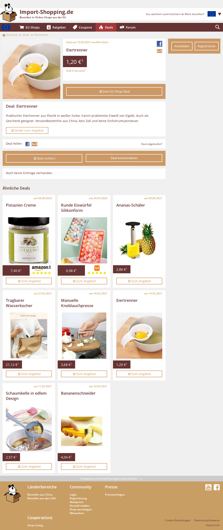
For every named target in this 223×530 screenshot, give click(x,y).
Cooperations (39, 517)
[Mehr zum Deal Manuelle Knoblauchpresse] (84, 335)
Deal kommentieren (124, 158)
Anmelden (181, 46)
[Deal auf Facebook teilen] (160, 44)
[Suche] (217, 27)
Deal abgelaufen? (151, 144)
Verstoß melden (80, 506)
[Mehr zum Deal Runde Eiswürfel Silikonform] (84, 240)
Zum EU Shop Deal (116, 91)
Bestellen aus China (39, 494)
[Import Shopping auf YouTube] (209, 489)
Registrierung (78, 498)
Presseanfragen (115, 494)
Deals (26, 35)
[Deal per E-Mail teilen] (160, 51)
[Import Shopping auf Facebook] (217, 489)
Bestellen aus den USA (41, 498)
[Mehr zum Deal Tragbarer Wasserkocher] (29, 335)
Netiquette (76, 502)
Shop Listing (35, 525)
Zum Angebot (31, 281)
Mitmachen (77, 513)
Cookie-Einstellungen (178, 520)
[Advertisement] (194, 121)
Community (80, 486)
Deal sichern (46, 158)
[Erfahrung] (41, 271)
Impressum (213, 525)
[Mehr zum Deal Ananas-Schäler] (139, 240)
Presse (111, 486)
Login (73, 494)
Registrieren (207, 46)
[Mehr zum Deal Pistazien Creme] (29, 240)
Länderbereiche (42, 486)
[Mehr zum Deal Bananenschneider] (84, 428)
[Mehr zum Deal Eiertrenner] (139, 335)
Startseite (12, 35)
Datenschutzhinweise (207, 520)
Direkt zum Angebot (29, 130)
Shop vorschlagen (81, 509)
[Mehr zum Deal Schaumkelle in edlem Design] (29, 428)
